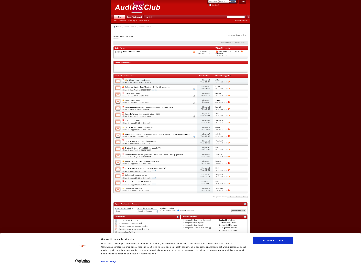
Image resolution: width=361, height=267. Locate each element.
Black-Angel (134, 82)
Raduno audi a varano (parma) (136, 175)
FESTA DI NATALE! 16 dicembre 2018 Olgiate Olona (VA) (145, 168)
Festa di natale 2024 (132, 94)
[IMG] (227, 225)
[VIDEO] (222, 228)
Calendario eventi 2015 (133, 189)
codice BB (223, 220)
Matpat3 (133, 96)
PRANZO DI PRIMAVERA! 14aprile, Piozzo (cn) (142, 162)
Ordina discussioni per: (145, 208)
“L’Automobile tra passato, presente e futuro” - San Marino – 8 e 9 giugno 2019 (154, 155)
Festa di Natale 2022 (142, 80)
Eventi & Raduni (130, 27)
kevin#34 (133, 109)
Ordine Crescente (169, 211)
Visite (208, 76)
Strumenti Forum (226, 43)
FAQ (115, 21)
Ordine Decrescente (186, 211)
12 (209, 87)
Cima (244, 197)
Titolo (117, 76)
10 (209, 168)
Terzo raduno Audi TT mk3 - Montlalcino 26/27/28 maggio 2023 (149, 107)
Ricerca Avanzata (241, 20)
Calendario (122, 21)
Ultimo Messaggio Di (222, 76)
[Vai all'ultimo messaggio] (229, 82)
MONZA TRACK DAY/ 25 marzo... (229, 51)
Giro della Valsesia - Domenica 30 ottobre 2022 (142, 114)
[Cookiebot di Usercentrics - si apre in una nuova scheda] (82, 261)
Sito (119, 17)
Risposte (202, 76)
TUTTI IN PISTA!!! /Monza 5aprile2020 (139, 128)
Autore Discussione (127, 76)
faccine (223, 223)
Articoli (149, 17)
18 (209, 175)
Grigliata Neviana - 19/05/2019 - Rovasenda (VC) (143, 148)
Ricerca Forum (239, 43)
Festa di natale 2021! (132, 121)
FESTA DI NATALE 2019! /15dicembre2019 (140, 141)
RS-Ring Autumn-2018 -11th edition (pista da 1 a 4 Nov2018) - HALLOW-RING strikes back (158, 134)
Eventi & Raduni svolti (131, 52)
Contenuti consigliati (123, 62)
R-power (133, 137)
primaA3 (133, 191)
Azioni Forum (143, 21)
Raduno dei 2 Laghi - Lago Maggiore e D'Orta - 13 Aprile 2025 (147, 87)
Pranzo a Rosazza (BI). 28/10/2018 (138, 182)
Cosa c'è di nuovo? (134, 17)
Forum (118, 27)
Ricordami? (215, 5)
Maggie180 (133, 123)
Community (131, 21)
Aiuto (242, 2)
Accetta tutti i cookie (273, 240)
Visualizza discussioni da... (124, 208)
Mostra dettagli (108, 261)
